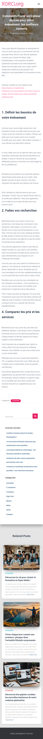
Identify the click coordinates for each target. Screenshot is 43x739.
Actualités (15, 400)
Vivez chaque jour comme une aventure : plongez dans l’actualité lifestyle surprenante (20, 637)
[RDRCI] (13, 4)
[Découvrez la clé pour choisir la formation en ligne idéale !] (21, 557)
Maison (9, 501)
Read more (30, 594)
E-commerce (10, 487)
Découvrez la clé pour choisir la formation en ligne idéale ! (20, 579)
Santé (8, 510)
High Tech (10, 496)
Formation (10, 492)
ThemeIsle (29, 733)
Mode (8, 505)
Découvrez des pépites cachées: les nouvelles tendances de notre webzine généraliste (20, 697)
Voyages (9, 514)
